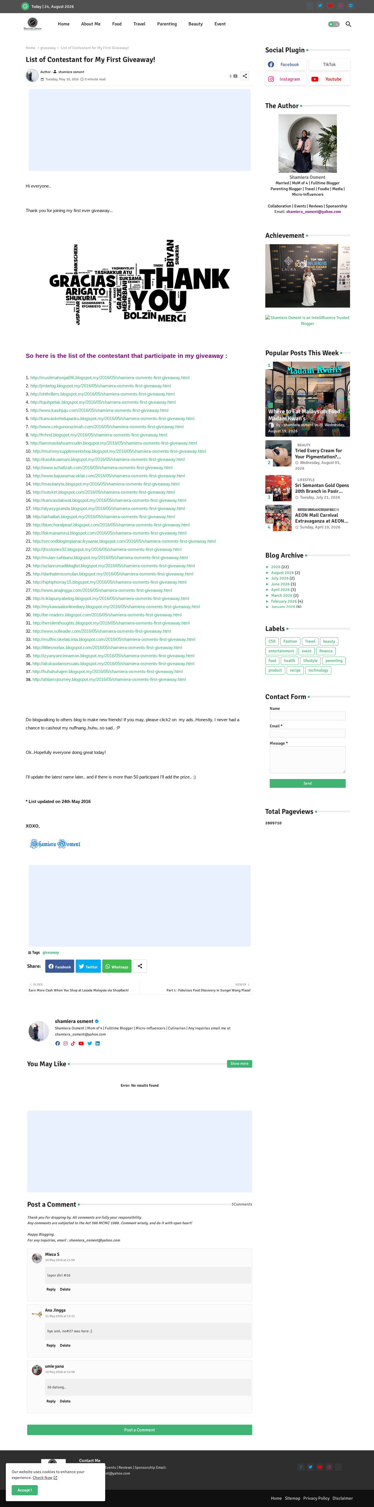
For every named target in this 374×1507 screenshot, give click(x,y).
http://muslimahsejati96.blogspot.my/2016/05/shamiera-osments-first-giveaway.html (109, 377)
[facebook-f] (310, 5)
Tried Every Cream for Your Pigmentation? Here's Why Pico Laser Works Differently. (318, 454)
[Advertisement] (140, 130)
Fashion (290, 641)
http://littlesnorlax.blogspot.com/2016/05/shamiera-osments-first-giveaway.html (107, 647)
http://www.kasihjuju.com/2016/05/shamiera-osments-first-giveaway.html (99, 410)
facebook (289, 64)
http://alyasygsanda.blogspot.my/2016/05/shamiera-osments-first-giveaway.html (109, 508)
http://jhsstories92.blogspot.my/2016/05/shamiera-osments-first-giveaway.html (107, 549)
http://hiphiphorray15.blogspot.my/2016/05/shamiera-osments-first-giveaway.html (109, 582)
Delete (65, 1289)
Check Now (42, 1477)
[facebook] (57, 1043)
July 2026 (280, 578)
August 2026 (283, 572)
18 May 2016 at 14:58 (60, 1372)
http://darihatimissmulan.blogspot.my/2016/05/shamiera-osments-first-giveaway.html (113, 573)
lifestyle (310, 660)
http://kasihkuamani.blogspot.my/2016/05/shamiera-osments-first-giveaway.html (108, 459)
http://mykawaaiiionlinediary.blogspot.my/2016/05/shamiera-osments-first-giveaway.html (116, 606)
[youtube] (330, 5)
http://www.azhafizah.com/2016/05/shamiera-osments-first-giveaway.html (102, 467)
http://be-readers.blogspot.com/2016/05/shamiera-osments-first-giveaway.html (107, 614)
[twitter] (320, 5)
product (275, 670)
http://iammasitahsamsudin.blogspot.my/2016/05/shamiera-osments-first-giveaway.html (113, 443)
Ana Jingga (55, 1310)
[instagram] (340, 5)
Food (117, 24)
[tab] (63, 24)
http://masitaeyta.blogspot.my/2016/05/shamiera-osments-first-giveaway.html (106, 483)
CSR (272, 641)
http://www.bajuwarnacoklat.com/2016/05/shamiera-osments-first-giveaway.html (109, 475)
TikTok (329, 64)
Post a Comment (139, 1430)
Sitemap (292, 1498)
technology (318, 670)
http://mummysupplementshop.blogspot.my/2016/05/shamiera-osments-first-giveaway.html (119, 451)
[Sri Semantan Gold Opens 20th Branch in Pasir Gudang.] (278, 488)
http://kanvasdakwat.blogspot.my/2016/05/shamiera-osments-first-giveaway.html (109, 500)
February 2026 (284, 601)
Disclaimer (343, 1498)
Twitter (92, 967)
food (272, 660)
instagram (290, 79)
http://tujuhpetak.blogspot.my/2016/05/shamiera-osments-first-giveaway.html (103, 402)
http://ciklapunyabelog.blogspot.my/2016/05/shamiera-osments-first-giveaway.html (111, 598)
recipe (295, 670)
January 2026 (283, 606)
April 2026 (281, 589)
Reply (51, 1289)
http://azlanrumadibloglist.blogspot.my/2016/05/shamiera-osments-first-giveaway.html (114, 565)
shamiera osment (74, 1021)
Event (220, 24)
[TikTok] (338, 1467)
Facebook (63, 967)
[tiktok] (73, 1043)
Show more (240, 1063)
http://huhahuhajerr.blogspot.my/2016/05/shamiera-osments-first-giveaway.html (107, 671)
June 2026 (281, 584)
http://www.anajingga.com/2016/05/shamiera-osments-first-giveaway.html (102, 590)
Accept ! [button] (25, 1490)
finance (326, 650)
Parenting (167, 24)
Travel (140, 24)
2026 (276, 566)
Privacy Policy (316, 1498)
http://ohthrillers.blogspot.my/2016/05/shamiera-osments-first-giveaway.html (102, 393)
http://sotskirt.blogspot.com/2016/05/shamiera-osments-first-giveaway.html (104, 492)
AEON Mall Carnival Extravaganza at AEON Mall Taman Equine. (319, 518)
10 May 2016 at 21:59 (60, 1260)
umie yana (54, 1366)
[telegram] (350, 5)
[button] (334, 24)
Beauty (195, 24)
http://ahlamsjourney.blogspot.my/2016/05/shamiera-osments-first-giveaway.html (109, 679)
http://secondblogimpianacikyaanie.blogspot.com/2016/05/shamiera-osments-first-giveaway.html (124, 541)
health (289, 660)
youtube (333, 79)
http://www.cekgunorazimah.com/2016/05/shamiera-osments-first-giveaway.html (106, 426)
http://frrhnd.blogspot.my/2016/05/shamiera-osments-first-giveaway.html (98, 434)
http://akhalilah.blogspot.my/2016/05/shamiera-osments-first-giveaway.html (104, 516)
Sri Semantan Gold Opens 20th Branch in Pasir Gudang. (322, 489)
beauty (329, 641)
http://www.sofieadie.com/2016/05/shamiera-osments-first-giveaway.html (102, 631)
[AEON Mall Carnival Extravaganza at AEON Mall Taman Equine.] (278, 518)
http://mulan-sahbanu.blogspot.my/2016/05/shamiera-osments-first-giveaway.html (110, 557)
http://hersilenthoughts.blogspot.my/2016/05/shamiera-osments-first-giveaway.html (111, 622)
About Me (91, 24)
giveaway (48, 48)
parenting (333, 660)
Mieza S (52, 1254)
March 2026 (282, 595)
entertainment (281, 650)
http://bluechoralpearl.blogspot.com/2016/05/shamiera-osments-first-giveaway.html (111, 524)
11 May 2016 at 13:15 (60, 1316)
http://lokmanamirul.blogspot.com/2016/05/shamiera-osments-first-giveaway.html (109, 532)
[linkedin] (98, 1043)
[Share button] (140, 966)
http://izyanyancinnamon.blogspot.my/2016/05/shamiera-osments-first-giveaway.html (113, 655)
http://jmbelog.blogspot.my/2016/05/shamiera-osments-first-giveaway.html (100, 385)
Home (64, 24)
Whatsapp (120, 967)
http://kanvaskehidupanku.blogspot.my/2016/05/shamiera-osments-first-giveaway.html (112, 418)
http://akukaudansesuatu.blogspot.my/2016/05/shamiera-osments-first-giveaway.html (113, 663)
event (306, 650)
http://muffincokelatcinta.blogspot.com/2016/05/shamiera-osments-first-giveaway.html (114, 639)
